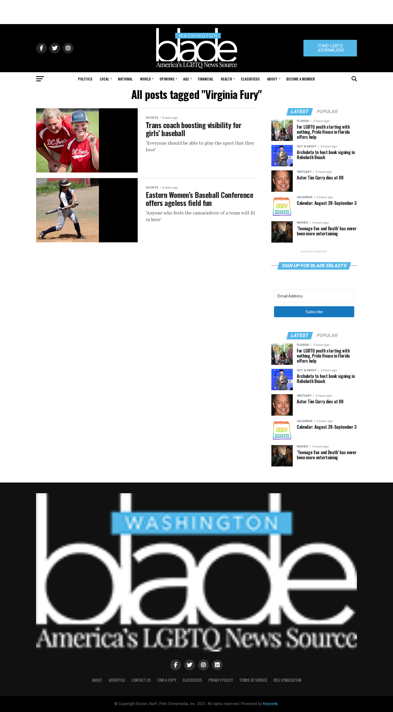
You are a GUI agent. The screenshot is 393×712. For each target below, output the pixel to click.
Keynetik (270, 704)
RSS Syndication (287, 680)
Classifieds (250, 79)
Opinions (167, 79)
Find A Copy (166, 680)
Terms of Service (253, 680)
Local (104, 79)
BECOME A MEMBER (300, 79)
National (125, 79)
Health (226, 79)
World (145, 79)
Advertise (117, 680)
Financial (205, 79)
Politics (85, 79)
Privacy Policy (221, 680)
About (272, 79)
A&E (186, 79)
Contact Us (141, 680)
